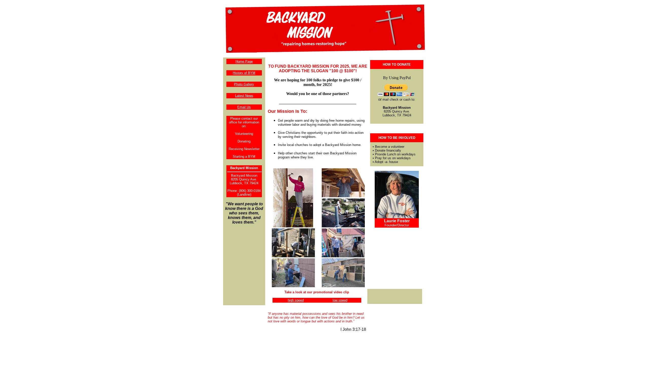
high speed (296, 300)
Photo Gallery (244, 84)
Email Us (244, 107)
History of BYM (244, 73)
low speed (340, 300)
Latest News (244, 96)
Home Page (244, 61)
